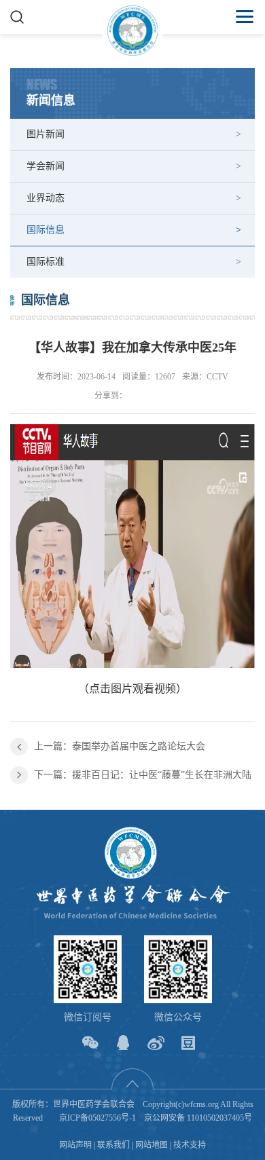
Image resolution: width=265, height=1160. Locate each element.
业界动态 (45, 198)
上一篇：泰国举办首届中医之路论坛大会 (119, 746)
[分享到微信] (90, 1042)
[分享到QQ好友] (123, 1042)
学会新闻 (45, 166)
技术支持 (189, 1145)
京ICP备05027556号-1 (97, 1118)
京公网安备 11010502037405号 (198, 1118)
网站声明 (75, 1145)
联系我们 (113, 1145)
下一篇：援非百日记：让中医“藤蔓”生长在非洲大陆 (142, 775)
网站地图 (151, 1145)
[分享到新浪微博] (155, 1042)
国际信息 (45, 230)
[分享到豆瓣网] (188, 1042)
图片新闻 (45, 134)
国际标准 (45, 262)
